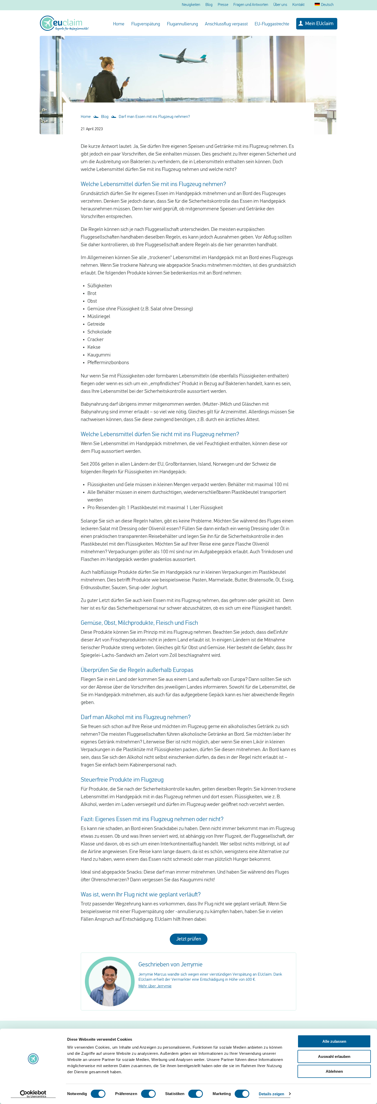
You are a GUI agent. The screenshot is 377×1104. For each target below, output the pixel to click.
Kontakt (298, 5)
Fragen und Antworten (250, 5)
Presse (223, 5)
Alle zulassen (334, 1041)
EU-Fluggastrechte (272, 24)
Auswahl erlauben (334, 1056)
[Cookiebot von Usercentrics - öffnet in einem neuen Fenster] (33, 1094)
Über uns (280, 5)
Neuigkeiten (191, 5)
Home (118, 24)
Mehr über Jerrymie (155, 986)
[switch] (148, 1094)
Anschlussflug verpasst (226, 24)
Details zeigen (271, 1094)
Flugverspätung (145, 24)
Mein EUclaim (319, 23)
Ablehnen (334, 1071)
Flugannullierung (182, 24)
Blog (209, 5)
